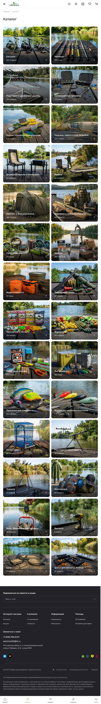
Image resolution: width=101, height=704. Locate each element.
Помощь (79, 614)
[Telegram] (4, 656)
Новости (31, 623)
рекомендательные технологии (53, 677)
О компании (32, 619)
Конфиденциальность (79, 670)
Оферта (94, 670)
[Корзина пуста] (96, 4)
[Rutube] (10, 656)
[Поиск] (69, 4)
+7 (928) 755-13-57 (11, 637)
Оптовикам (80, 619)
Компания (32, 614)
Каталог (6, 619)
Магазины (55, 623)
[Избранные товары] (89, 4)
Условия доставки (83, 623)
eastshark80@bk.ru (12, 641)
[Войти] (76, 4)
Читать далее (78, 689)
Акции (6, 623)
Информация (57, 614)
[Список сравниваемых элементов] (83, 4)
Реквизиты (56, 619)
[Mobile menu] (4, 4)
